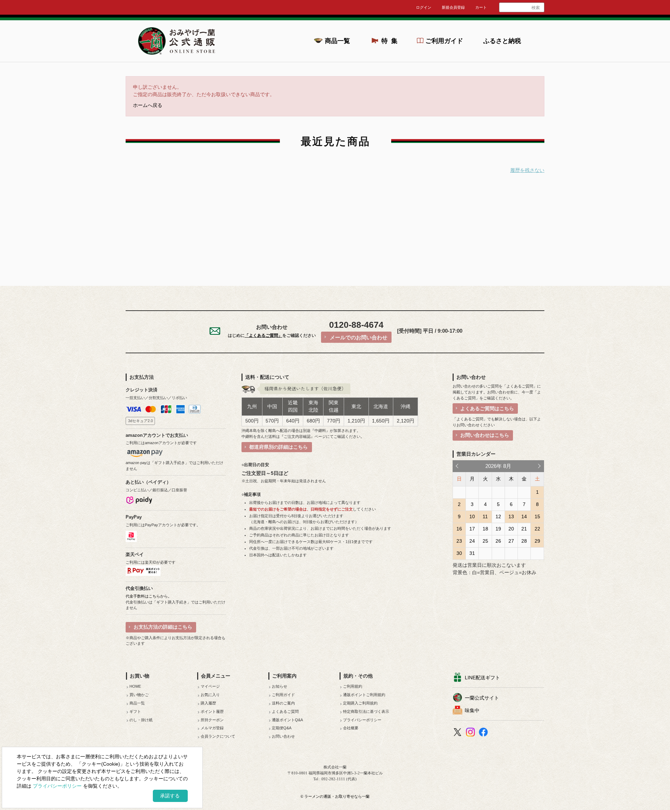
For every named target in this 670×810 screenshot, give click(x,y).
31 (472, 553)
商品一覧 (337, 40)
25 (485, 541)
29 (537, 541)
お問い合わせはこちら (484, 435)
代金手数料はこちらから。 (149, 596)
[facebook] (484, 733)
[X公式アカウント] (458, 733)
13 (511, 516)
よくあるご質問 (285, 711)
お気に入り (210, 695)
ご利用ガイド (444, 40)
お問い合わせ (283, 736)
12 (498, 516)
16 (459, 528)
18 (485, 528)
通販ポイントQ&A (287, 720)
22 (537, 528)
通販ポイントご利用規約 (364, 695)
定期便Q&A (281, 728)
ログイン (423, 7)
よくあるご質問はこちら (487, 408)
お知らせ (279, 686)
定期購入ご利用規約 (360, 703)
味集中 (472, 710)
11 (485, 516)
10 (472, 516)
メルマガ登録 (212, 728)
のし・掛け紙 (140, 720)
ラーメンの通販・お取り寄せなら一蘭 (337, 796)
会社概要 (350, 728)
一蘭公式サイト (482, 698)
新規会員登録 (453, 7)
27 (511, 541)
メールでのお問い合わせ (358, 337)
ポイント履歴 (212, 711)
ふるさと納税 (502, 40)
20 (511, 528)
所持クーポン (212, 720)
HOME (135, 686)
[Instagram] (471, 733)
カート (481, 7)
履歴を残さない (527, 170)
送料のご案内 (283, 703)
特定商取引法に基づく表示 (366, 711)
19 (498, 528)
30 (459, 553)
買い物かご (139, 695)
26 (498, 541)
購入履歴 (208, 703)
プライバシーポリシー (362, 720)
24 (472, 541)
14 (524, 516)
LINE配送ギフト (482, 677)
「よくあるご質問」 (263, 335)
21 (524, 528)
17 (472, 528)
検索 (535, 7)
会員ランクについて (218, 736)
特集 (391, 40)
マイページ (210, 686)
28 (524, 541)
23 (459, 541)
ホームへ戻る (147, 105)
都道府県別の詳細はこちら (278, 447)
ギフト (135, 711)
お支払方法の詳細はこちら (163, 627)
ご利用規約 (352, 686)
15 (537, 516)
